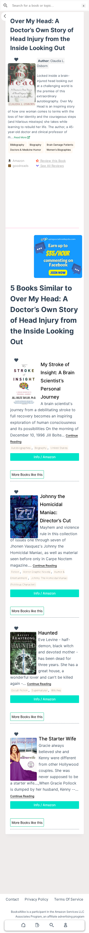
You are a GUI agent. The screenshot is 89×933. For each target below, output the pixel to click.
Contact (12, 899)
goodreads (20, 166)
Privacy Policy (36, 899)
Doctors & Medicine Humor (26, 149)
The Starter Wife (57, 739)
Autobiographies (21, 448)
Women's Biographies (59, 149)
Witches (56, 690)
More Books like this (27, 474)
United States (59, 448)
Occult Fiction (19, 690)
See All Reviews (51, 166)
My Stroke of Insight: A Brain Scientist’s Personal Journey (58, 381)
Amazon (18, 161)
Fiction (15, 572)
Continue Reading (45, 565)
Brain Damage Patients (60, 144)
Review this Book (52, 161)
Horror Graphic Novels (36, 572)
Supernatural (39, 690)
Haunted (48, 633)
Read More (20, 137)
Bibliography (17, 144)
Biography (36, 144)
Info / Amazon (45, 457)
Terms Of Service (68, 899)
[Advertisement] (58, 197)
